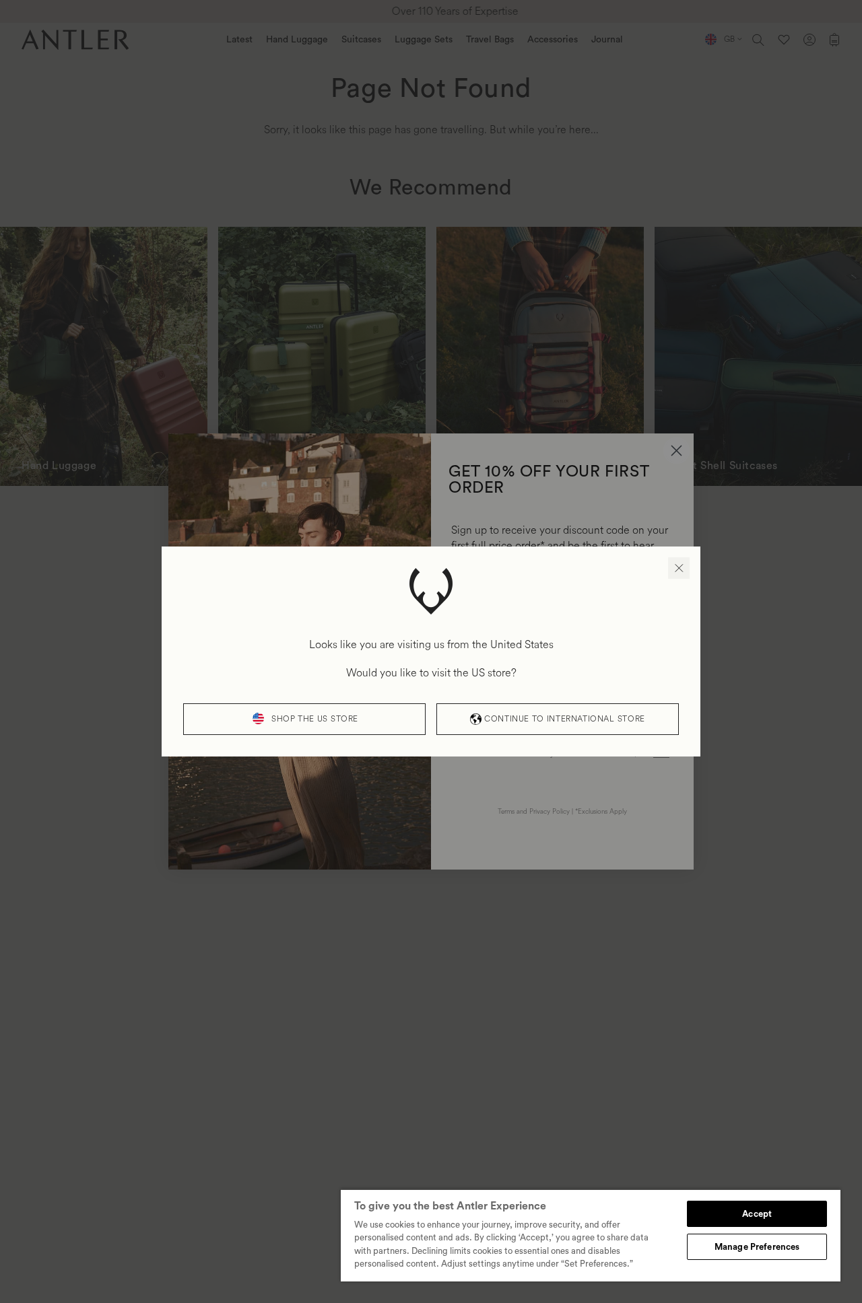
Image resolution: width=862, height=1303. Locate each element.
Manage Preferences (757, 1246)
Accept (757, 1213)
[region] (590, 1235)
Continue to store (564, 719)
